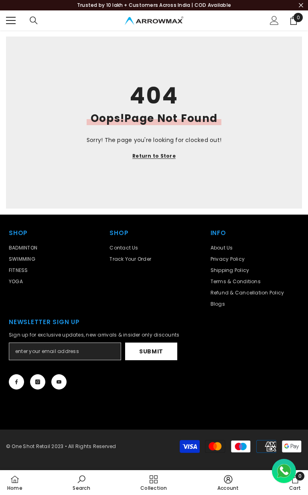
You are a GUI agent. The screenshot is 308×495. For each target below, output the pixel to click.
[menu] (11, 20)
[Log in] (274, 20)
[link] (81, 482)
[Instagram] (37, 382)
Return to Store (154, 155)
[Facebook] (16, 382)
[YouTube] (59, 382)
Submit (151, 351)
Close (301, 5)
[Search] (33, 20)
